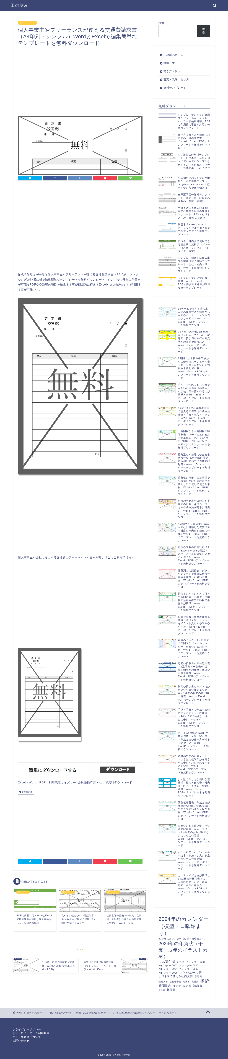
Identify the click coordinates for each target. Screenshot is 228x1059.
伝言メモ (163, 981)
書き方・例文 (172, 71)
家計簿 (195, 981)
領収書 (171, 989)
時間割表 (165, 985)
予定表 (198, 976)
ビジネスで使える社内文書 (176, 976)
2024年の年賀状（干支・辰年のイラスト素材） (183, 950)
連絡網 (162, 990)
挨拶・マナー (172, 63)
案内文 (177, 985)
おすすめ (126, 1055)
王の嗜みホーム (173, 54)
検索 (161, 23)
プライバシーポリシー (26, 1029)
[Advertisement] (80, 77)
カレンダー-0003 (188, 965)
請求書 (197, 985)
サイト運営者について (26, 1036)
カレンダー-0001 (195, 962)
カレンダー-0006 (168, 972)
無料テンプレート (27, 23)
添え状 (187, 985)
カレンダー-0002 (168, 965)
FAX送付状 (167, 961)
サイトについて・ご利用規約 (31, 1033)
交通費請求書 (26, 792)
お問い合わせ (21, 1040)
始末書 (186, 981)
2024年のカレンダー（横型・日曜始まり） (184, 926)
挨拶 (204, 981)
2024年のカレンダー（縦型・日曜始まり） (183, 938)
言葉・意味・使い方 (176, 79)
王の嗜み (20, 5)
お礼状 (181, 962)
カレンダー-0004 (168, 969)
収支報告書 (175, 981)
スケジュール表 (190, 972)
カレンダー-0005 (188, 969)
